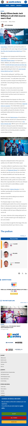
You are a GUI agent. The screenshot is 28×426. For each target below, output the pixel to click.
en (2, 2)
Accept (14, 413)
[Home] (13, 2)
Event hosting (3, 380)
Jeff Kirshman (9, 25)
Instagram (3, 395)
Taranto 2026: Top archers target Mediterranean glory (10, 326)
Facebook (2, 393)
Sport (3, 355)
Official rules (3, 357)
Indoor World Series (5, 378)
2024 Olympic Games (5, 374)
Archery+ (19, 5)
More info (14, 422)
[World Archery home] (14, 335)
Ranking (22, 236)
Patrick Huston (14, 117)
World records (3, 360)
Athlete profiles (4, 362)
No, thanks (14, 418)
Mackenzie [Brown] (13, 170)
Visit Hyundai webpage (9, 342)
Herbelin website (18, 349)
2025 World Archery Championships (8, 372)
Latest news (23, 302)
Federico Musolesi (14, 189)
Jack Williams (4, 58)
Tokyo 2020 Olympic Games (8, 60)
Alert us (2, 366)
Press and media (5, 384)
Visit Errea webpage (18, 342)
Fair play (2, 364)
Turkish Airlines (9, 349)
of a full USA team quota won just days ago (15, 64)
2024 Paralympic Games (5, 376)
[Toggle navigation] (25, 2)
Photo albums (3, 388)
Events (13, 5)
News (7, 5)
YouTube (2, 391)
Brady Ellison (4, 47)
